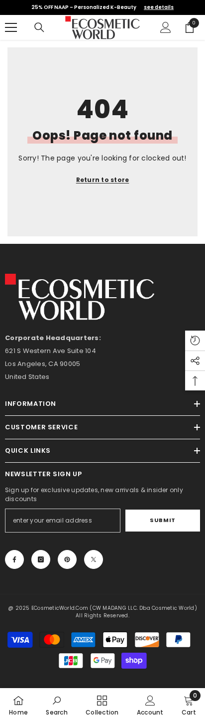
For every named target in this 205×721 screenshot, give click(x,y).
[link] (57, 704)
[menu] (11, 27)
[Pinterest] (67, 559)
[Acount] (165, 27)
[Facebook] (14, 559)
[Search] (39, 27)
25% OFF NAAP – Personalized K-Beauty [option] (102, 7)
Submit (162, 520)
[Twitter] (93, 559)
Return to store (102, 180)
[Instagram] (40, 559)
